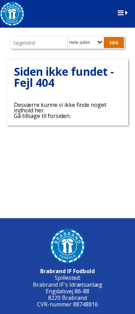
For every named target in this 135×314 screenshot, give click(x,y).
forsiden (59, 116)
